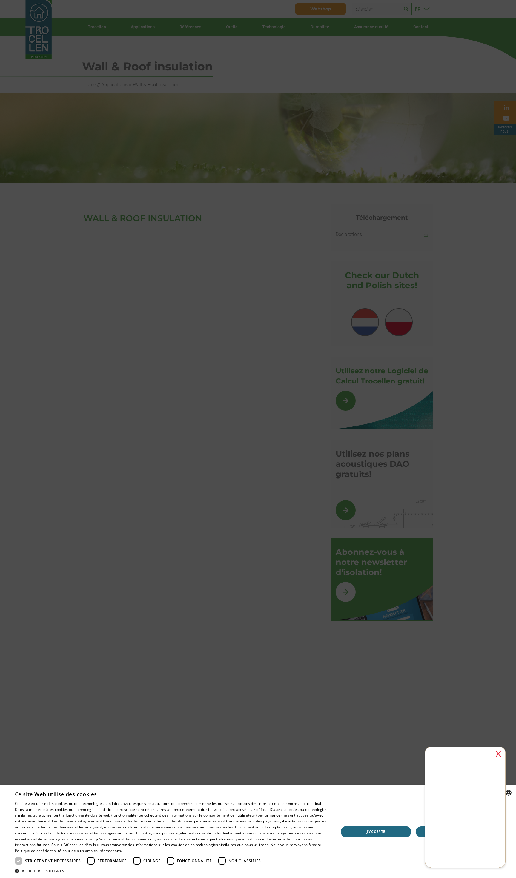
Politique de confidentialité (38, 850)
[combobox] (509, 793)
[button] (172, 871)
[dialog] (258, 831)
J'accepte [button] (376, 831)
